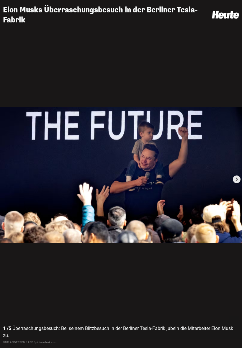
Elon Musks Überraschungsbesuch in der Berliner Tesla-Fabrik (100, 15)
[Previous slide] (5, 179)
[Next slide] (237, 179)
